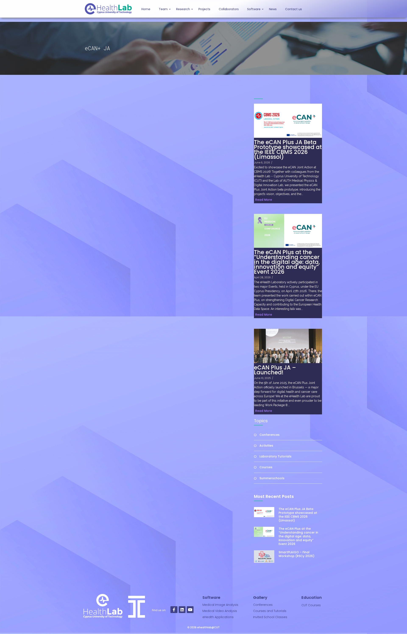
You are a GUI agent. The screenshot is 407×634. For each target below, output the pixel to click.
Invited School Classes (270, 617)
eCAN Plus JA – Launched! (275, 370)
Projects (204, 9)
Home (145, 9)
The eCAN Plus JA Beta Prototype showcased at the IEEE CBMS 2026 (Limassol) (288, 149)
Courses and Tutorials (269, 611)
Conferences (263, 605)
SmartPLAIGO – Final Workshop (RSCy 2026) (296, 554)
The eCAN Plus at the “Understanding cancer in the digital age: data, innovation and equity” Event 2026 (287, 262)
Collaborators (229, 9)
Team (163, 9)
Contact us (293, 9)
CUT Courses (311, 605)
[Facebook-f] (173, 609)
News (273, 9)
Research (183, 9)
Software (254, 9)
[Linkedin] (182, 609)
